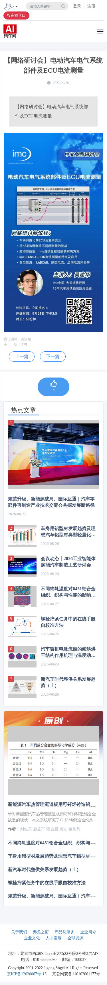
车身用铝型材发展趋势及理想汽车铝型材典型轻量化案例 (68, 532)
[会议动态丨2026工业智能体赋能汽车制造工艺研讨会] (22, 566)
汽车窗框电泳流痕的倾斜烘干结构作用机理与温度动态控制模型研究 (68, 653)
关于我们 (19, 932)
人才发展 (54, 938)
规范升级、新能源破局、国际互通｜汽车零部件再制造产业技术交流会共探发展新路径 (51, 502)
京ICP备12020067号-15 (27, 974)
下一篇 (53, 356)
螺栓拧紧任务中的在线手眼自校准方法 (68, 622)
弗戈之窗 (41, 932)
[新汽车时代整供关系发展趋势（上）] (22, 687)
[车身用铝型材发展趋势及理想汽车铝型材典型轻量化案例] (22, 536)
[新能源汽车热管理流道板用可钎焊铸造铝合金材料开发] (53, 760)
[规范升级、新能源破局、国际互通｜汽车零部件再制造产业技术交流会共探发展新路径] (53, 454)
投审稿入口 (16, 15)
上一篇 (22, 356)
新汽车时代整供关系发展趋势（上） (68, 682)
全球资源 (75, 938)
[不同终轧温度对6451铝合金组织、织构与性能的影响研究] (22, 596)
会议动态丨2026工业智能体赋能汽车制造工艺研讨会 (68, 561)
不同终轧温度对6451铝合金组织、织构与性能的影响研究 (68, 592)
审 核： (12, 344)
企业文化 (32, 938)
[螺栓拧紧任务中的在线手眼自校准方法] (22, 626)
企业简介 (88, 932)
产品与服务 (64, 932)
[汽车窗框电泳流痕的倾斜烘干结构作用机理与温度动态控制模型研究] (22, 656)
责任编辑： (12, 339)
